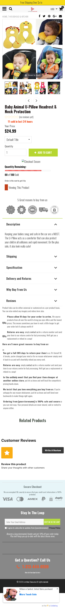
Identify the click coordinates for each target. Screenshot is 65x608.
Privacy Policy (54, 527)
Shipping (11, 256)
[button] (19, 117)
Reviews (11, 300)
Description (13, 224)
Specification (14, 267)
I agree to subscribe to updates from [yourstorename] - (33, 528)
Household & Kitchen (18, 16)
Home (4, 16)
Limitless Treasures (29, 581)
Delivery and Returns (18, 278)
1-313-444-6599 (35, 566)
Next (36, 101)
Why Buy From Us (16, 289)
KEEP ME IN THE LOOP (52, 522)
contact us (30, 365)
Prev (28, 101)
